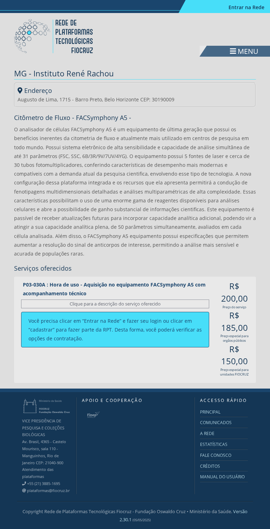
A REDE (207, 433)
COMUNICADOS (216, 423)
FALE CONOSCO (215, 455)
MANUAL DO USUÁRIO (222, 477)
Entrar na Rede (246, 7)
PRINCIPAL (210, 412)
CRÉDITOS (210, 466)
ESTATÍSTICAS (213, 444)
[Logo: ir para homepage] (54, 35)
